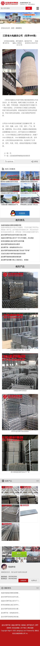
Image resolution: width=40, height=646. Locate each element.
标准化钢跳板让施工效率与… (10, 605)
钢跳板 (23, 625)
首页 (12, 28)
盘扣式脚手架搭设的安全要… (10, 609)
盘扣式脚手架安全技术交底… (10, 597)
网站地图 (30, 628)
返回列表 (10, 161)
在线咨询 (23, 580)
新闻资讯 (19, 28)
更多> (37, 480)
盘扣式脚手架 (6, 625)
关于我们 (23, 628)
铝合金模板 (15, 628)
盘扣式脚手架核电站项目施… (10, 617)
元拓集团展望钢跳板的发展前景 (20, 156)
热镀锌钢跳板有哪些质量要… (10, 593)
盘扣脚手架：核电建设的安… (10, 613)
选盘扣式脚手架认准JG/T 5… (10, 601)
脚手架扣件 (30, 625)
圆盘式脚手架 (16, 625)
